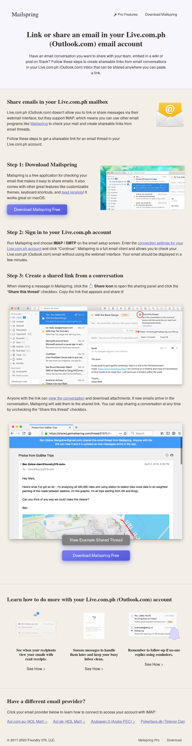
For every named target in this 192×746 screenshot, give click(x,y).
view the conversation (66, 398)
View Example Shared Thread (96, 540)
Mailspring (25, 14)
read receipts (72, 192)
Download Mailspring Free (37, 209)
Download (174, 740)
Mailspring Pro (148, 740)
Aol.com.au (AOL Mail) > (27, 721)
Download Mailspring (161, 14)
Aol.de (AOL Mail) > (69, 721)
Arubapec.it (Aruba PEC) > (113, 721)
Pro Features (127, 14)
